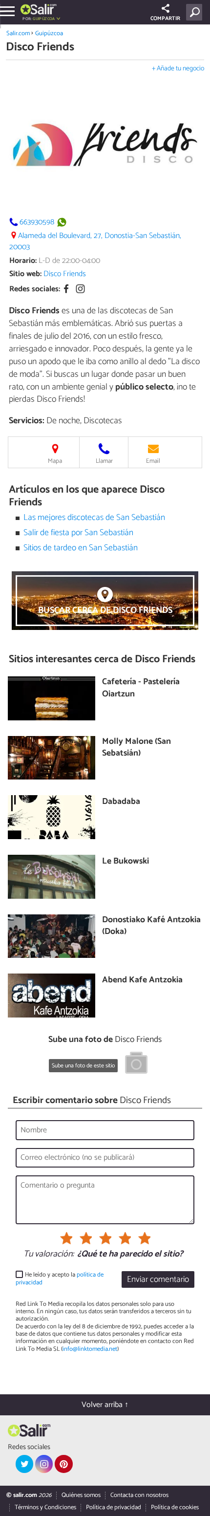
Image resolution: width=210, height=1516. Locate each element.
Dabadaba (121, 802)
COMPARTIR (165, 18)
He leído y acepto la (60, 1278)
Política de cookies (175, 1507)
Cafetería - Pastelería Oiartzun (141, 688)
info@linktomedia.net (90, 1349)
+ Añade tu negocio (178, 68)
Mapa (55, 461)
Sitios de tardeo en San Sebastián (80, 548)
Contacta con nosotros (139, 1495)
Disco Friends (64, 274)
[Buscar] (196, 12)
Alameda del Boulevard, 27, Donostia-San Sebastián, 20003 (95, 241)
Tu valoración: (48, 1254)
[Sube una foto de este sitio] (136, 1064)
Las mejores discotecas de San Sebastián (94, 518)
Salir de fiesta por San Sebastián (78, 533)
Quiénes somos (81, 1495)
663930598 (37, 222)
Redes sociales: (34, 289)
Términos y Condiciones (45, 1507)
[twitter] (24, 1464)
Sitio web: (25, 274)
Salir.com (18, 33)
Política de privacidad (113, 1507)
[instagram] (44, 1464)
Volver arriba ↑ (105, 1404)
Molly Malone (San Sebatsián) (136, 748)
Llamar (104, 461)
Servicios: (26, 420)
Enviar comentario (158, 1280)
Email (153, 461)
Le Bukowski (125, 862)
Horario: (23, 260)
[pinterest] (63, 1464)
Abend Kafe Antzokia (142, 981)
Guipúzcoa (49, 33)
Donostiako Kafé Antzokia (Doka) (151, 926)
